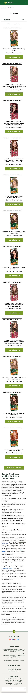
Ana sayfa (6, 678)
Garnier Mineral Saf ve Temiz (14, 669)
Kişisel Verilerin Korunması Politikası (14, 681)
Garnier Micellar (14, 668)
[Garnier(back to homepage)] (8, 3)
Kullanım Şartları (9, 680)
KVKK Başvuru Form (10, 683)
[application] (13, 689)
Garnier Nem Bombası (14, 670)
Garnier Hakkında (14, 678)
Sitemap (21, 678)
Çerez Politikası (14, 684)
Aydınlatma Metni (18, 680)
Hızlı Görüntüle (14, 57)
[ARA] (25, 3)
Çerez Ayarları (19, 683)
